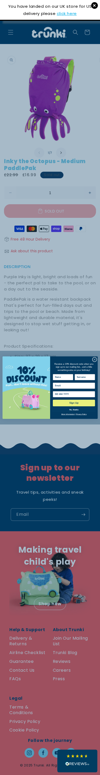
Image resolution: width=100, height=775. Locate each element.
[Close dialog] (94, 359)
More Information (67, 414)
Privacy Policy (81, 414)
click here (67, 13)
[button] (77, 761)
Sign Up (73, 402)
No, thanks (73, 409)
